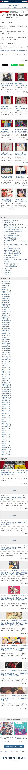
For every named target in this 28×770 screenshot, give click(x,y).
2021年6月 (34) (6, 367)
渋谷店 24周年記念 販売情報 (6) (13, 248)
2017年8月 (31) (6, 453)
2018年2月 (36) (6, 442)
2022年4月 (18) (6, 348)
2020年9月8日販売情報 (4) (12, 252)
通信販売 (16, 7)
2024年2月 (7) (6, 308)
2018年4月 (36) (6, 438)
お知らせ (25, 495)
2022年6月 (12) (6, 345)
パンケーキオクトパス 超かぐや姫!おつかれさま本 (6, 738)
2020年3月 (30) (6, 395)
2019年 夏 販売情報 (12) (11, 257)
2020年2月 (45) (6, 397)
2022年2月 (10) (6, 352)
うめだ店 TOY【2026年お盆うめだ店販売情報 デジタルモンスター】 (21, 131)
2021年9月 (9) (6, 362)
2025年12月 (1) (6, 282)
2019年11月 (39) (6, 402)
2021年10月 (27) (6, 360)
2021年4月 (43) (6, 371)
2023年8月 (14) (6, 319)
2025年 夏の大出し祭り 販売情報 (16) (15, 228)
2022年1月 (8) (6, 354)
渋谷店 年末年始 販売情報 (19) (12, 235)
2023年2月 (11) (6, 330)
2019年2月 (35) (6, 419)
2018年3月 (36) (6, 440)
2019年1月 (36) (6, 421)
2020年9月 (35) (6, 384)
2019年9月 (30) (6, 406)
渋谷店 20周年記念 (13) (11, 267)
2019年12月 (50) (6, 401)
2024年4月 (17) (6, 304)
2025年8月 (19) (6, 283)
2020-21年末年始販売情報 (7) (12, 250)
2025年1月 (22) (6, 287)
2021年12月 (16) (6, 356)
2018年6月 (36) (6, 434)
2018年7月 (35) (6, 432)
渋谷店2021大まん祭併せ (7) (10, 220)
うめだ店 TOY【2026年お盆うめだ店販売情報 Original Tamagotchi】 (7, 178)
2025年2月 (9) (6, 285)
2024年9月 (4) (6, 295)
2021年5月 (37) (6, 369)
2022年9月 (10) (6, 339)
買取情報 (24, 7)
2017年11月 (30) (6, 447)
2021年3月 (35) (6, 373)
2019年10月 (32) (6, 404)
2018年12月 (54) (6, 423)
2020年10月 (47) (6, 382)
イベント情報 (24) (7, 222)
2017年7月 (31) (6, 455)
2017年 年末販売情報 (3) (11, 265)
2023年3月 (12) (6, 328)
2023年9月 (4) (6, 317)
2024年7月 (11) (6, 298)
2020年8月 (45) (6, 386)
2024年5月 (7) (6, 302)
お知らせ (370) (6, 274)
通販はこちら (14, 746)
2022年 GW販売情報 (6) (11, 239)
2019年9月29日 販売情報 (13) (12, 255)
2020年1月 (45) (6, 399)
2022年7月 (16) (6, 343)
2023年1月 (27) (6, 332)
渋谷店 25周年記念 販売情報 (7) (13, 237)
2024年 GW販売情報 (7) (11, 233)
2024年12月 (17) (6, 289)
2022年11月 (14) (6, 335)
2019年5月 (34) (6, 414)
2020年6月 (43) (6, 389)
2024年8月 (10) (6, 296)
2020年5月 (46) (6, 391)
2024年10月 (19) (6, 293)
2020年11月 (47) (6, 380)
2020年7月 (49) (6, 388)
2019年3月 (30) (6, 417)
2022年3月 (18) (6, 350)
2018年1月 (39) (6, 443)
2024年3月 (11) (6, 306)
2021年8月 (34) (6, 363)
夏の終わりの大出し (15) (11, 263)
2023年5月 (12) (6, 324)
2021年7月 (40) (6, 365)
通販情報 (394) (6, 270)
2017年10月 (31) (6, 449)
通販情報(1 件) (19, 12)
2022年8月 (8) (6, 341)
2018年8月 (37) (6, 430)
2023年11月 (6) (6, 313)
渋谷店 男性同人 (6, 7)
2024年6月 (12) (6, 300)
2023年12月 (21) (6, 311)
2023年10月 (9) (6, 315)
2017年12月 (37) (6, 445)
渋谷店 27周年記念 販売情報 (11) (13, 231)
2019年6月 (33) (6, 412)
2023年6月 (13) (6, 322)
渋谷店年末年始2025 (22, 470)
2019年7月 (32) (6, 410)
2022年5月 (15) (6, 347)
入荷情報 (25, 545)
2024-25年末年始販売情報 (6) (12, 229)
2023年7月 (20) (6, 321)
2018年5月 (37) (6, 436)
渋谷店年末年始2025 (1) (11, 226)
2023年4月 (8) (6, 326)
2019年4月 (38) (6, 415)
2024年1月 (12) (6, 309)
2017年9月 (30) (6, 451)
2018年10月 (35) (6, 427)
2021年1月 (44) (6, 376)
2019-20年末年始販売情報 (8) (12, 254)
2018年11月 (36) (6, 425)
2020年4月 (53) (6, 393)
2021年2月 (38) (6, 375)
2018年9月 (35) (6, 429)
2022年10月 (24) (6, 337)
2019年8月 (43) (6, 408)
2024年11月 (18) (6, 291)
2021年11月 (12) (6, 358)
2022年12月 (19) (6, 334)
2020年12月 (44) (6, 378)
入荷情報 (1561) (6, 272)
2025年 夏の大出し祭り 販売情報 (19, 570)
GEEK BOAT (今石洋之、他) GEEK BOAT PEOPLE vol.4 (21, 738)
